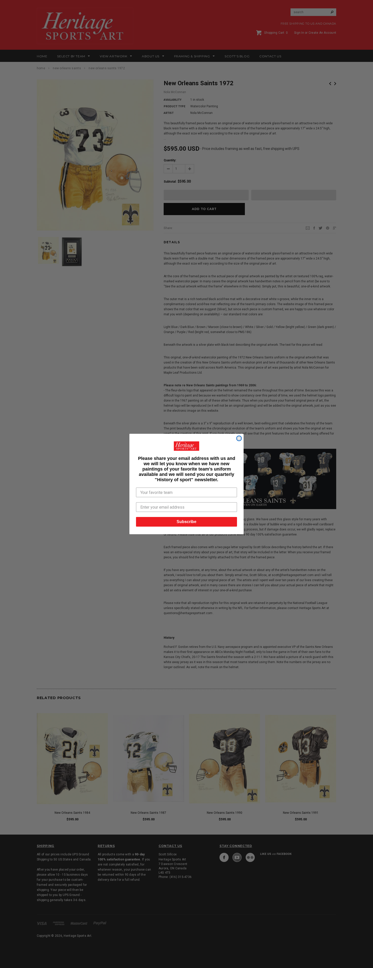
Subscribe (186, 522)
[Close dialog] (239, 438)
